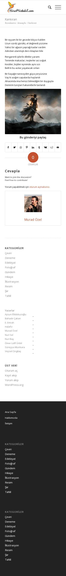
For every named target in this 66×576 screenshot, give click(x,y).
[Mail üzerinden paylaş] (58, 147)
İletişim (8, 423)
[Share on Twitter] (14, 147)
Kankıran (11, 19)
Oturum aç (11, 370)
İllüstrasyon (12, 281)
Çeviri (8, 253)
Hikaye (9, 277)
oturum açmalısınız (39, 186)
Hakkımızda (11, 417)
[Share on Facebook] (8, 147)
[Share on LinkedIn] (33, 147)
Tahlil (8, 295)
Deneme (10, 258)
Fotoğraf (10, 267)
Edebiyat (10, 262)
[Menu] (56, 7)
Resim (8, 286)
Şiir (6, 291)
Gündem (10, 272)
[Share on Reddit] (52, 147)
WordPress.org (14, 385)
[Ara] (48, 7)
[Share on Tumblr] (39, 147)
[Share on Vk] (45, 147)
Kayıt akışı (11, 375)
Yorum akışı (11, 380)
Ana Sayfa (10, 412)
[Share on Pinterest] (27, 147)
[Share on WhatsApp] (21, 147)
